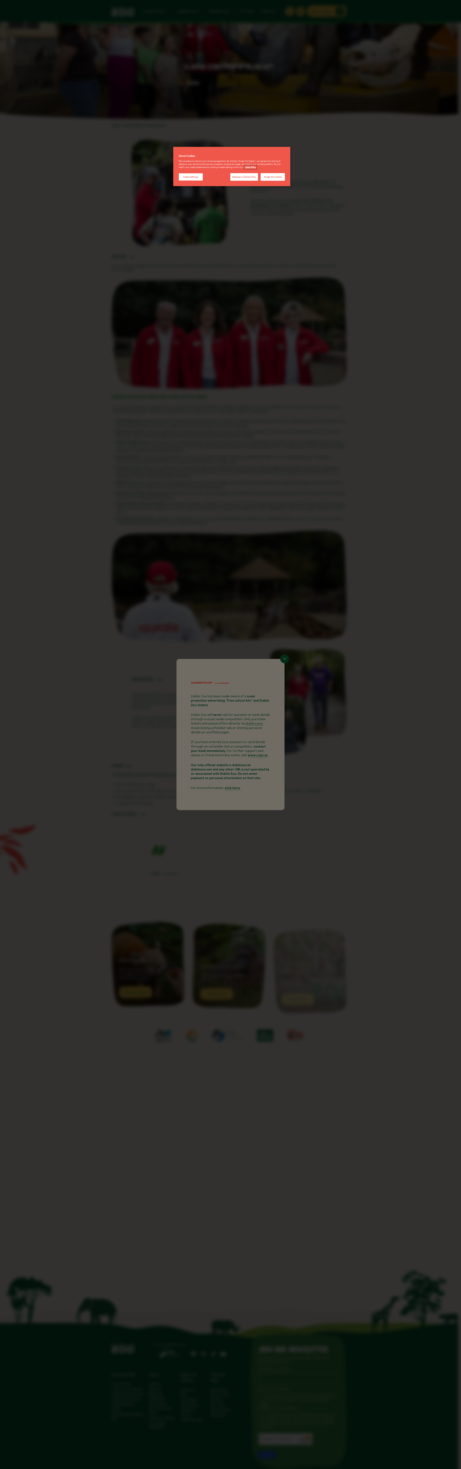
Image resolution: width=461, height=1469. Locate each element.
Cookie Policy (250, 167)
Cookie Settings (190, 176)
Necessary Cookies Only (244, 176)
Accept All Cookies (273, 176)
